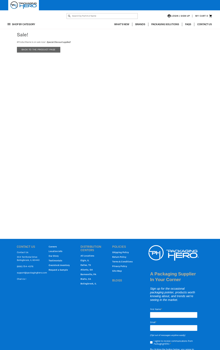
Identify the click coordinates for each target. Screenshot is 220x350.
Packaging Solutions (165, 24)
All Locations (87, 256)
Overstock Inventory (59, 265)
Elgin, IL (85, 260)
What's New (121, 24)
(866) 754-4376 (25, 266)
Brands (140, 24)
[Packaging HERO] (23, 5)
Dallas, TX (86, 265)
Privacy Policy (119, 266)
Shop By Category (23, 24)
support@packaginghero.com (32, 273)
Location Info (55, 251)
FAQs (188, 24)
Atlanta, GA (87, 270)
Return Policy (119, 257)
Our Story (54, 256)
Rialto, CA (86, 279)
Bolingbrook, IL (89, 283)
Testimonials (55, 260)
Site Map (117, 271)
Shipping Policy (120, 252)
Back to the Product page (39, 49)
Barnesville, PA (88, 274)
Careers (53, 246)
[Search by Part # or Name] (69, 16)
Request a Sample (58, 270)
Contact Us (204, 24)
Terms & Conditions (122, 261)
